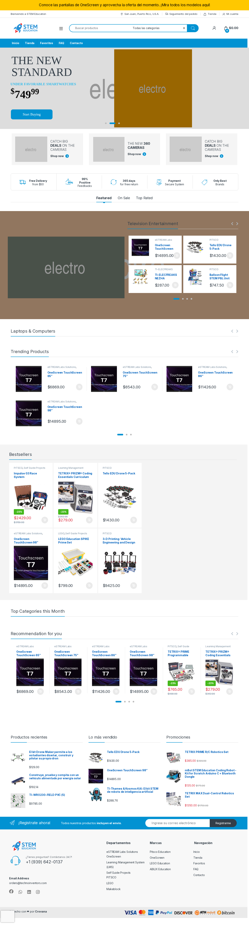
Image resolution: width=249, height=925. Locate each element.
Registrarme (223, 823)
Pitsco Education (160, 851)
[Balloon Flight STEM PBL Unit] (196, 277)
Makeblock (113, 889)
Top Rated (144, 198)
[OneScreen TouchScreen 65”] (30, 379)
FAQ (61, 43)
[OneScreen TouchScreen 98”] (142, 247)
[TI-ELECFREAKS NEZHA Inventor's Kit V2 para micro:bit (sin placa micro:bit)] (142, 277)
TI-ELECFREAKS (164, 269)
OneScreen (113, 856)
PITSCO (214, 239)
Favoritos (46, 43)
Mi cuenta (232, 13)
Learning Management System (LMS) (70, 469)
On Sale (124, 198)
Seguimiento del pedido (183, 13)
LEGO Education (160, 863)
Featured (104, 198)
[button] (176, 299)
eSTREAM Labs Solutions (163, 241)
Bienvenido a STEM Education (28, 13)
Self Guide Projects (34, 467)
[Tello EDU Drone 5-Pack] (196, 247)
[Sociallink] (11, 891)
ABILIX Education (160, 869)
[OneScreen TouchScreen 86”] (181, 379)
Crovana (41, 911)
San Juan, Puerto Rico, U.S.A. (141, 13)
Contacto (76, 43)
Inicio (15, 43)
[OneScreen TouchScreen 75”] (105, 379)
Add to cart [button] (177, 255)
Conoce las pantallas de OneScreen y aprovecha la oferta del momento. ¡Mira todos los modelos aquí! (124, 5)
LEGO (61, 533)
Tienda (212, 13)
